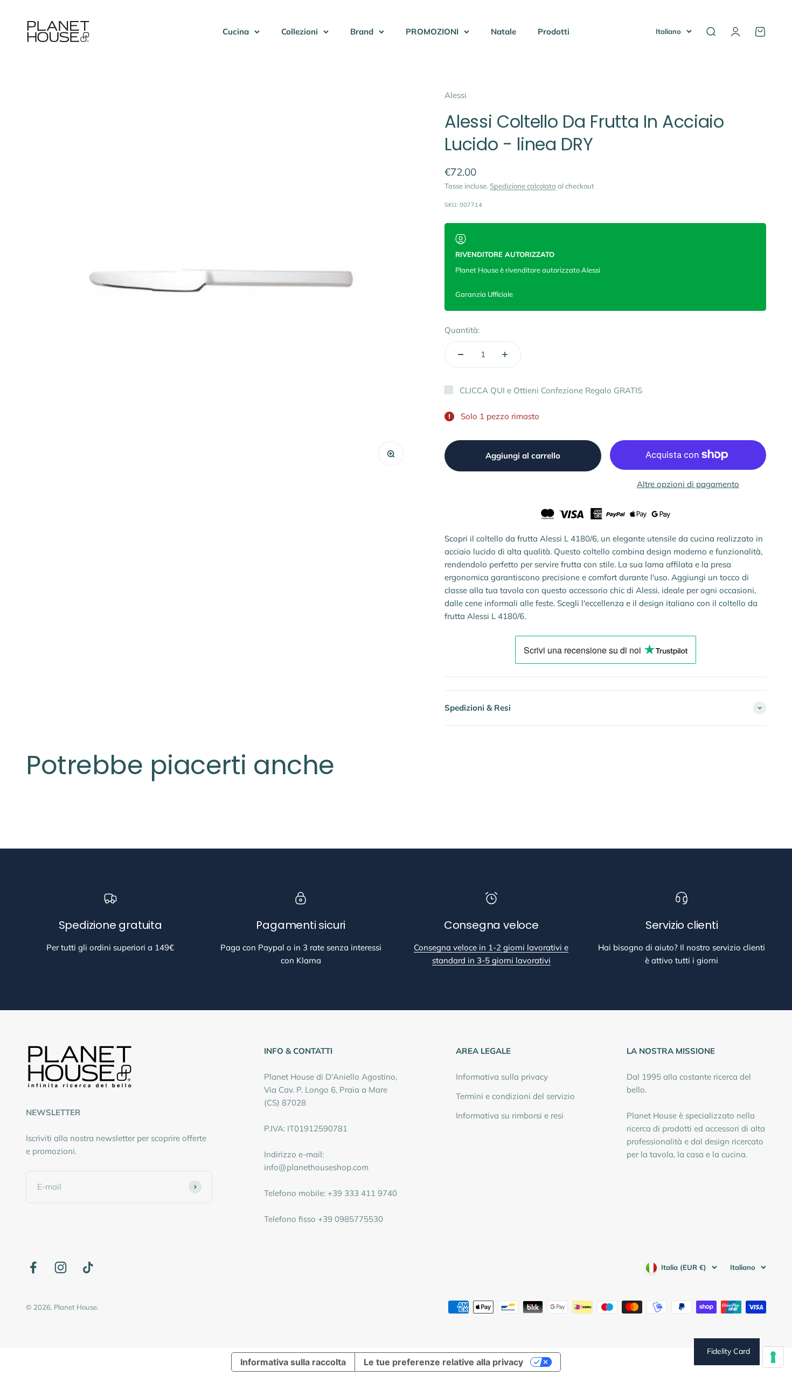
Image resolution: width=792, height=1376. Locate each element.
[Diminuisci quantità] (460, 354)
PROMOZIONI (432, 31)
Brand (361, 31)
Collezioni (299, 31)
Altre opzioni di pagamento (688, 484)
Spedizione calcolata (523, 186)
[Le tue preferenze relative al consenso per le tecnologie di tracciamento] (773, 1357)
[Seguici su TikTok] (88, 1267)
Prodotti (553, 31)
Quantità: (462, 330)
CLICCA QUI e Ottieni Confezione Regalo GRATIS (551, 390)
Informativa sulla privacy (502, 1077)
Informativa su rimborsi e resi (510, 1115)
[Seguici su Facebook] (33, 1267)
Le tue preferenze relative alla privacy (443, 1362)
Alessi (455, 95)
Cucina (236, 31)
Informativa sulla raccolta (293, 1362)
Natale (503, 31)
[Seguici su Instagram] (60, 1267)
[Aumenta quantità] (504, 354)
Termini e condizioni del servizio (515, 1096)
